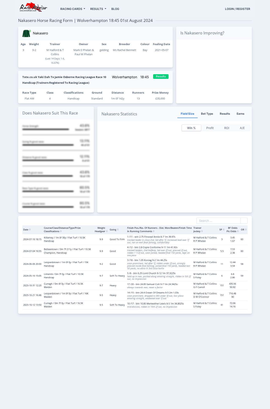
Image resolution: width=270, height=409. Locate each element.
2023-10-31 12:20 (32, 285)
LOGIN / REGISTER (237, 9)
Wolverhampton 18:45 (131, 77)
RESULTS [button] (97, 9)
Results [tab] (225, 113)
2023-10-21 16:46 (32, 295)
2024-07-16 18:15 (32, 239)
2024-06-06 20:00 (32, 263)
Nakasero (40, 33)
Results (161, 76)
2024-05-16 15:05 (32, 275)
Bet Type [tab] (207, 113)
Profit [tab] (210, 128)
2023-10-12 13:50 (32, 304)
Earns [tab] (240, 113)
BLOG (115, 9)
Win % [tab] (191, 128)
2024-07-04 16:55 (32, 251)
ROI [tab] (227, 128)
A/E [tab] (242, 128)
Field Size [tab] (187, 113)
